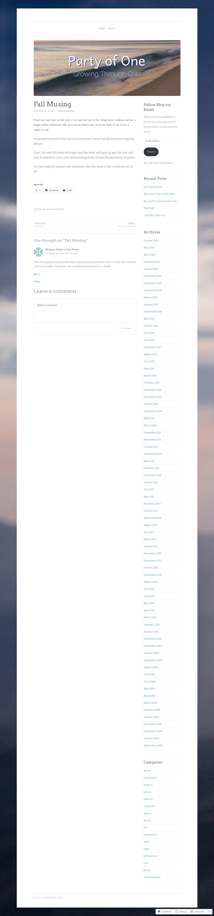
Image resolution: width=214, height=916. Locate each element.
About (111, 28)
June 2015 (149, 361)
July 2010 (149, 589)
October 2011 (151, 510)
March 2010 (150, 617)
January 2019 (151, 304)
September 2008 (153, 745)
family (147, 820)
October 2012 (151, 482)
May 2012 (149, 496)
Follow (151, 151)
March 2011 (150, 539)
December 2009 (153, 638)
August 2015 (150, 354)
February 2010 (152, 624)
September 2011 (153, 517)
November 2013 (152, 439)
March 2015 (150, 375)
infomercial (150, 855)
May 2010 (149, 603)
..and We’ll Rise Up (154, 215)
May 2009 (149, 688)
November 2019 (153, 283)
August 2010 (150, 581)
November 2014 (152, 396)
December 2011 (152, 503)
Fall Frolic (40, 224)
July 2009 (149, 674)
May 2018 (149, 318)
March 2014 (150, 425)
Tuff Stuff (149, 208)
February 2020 (152, 261)
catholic (148, 799)
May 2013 (149, 460)
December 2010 (152, 553)
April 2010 (149, 610)
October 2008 (151, 738)
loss (146, 863)
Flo (145, 827)
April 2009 (149, 695)
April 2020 (149, 254)
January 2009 (151, 717)
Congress (149, 806)
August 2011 (150, 524)
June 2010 (149, 596)
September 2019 (153, 290)
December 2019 (152, 275)
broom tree (150, 777)
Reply (37, 281)
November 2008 (153, 731)
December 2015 (152, 347)
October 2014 (151, 403)
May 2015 (149, 368)
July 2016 (149, 332)
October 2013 (151, 446)
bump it (148, 784)
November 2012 (152, 475)
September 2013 (153, 453)
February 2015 (151, 382)
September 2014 (153, 411)
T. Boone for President (126, 224)
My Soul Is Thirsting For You (160, 201)
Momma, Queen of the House (62, 249)
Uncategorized (55, 209)
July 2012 (149, 489)
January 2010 (151, 631)
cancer (147, 791)
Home (102, 28)
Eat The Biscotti (153, 186)
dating (147, 813)
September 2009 (153, 660)
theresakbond (66, 111)
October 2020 (151, 240)
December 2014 (152, 389)
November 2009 (153, 645)
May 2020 (149, 247)
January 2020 (151, 268)
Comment (125, 328)
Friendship (150, 834)
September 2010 (153, 574)
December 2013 (152, 432)
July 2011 (149, 532)
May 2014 (149, 418)
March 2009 (150, 702)
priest (147, 870)
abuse (147, 770)
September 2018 (153, 311)
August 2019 (150, 297)
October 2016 (151, 325)
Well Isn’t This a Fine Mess (159, 193)
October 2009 (151, 652)
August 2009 (151, 667)
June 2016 (149, 339)
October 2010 (151, 567)
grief (146, 841)
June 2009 (149, 681)
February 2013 (151, 468)
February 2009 (152, 709)
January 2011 (151, 546)
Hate (146, 848)
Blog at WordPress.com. (48, 897)
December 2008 (153, 724)
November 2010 (153, 560)
